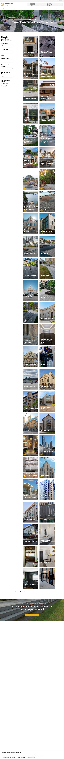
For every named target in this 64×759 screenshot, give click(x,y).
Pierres (26, 8)
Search (54, 0)
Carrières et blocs (58, 4)
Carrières (49, 0)
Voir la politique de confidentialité (9, 757)
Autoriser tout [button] (31, 757)
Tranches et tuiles (41, 4)
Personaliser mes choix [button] (22, 757)
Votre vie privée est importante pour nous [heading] (11, 752)
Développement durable (41, 0)
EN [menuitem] (57, 0)
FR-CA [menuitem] (61, 0)
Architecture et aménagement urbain (32, 4)
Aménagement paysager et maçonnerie (49, 4)
